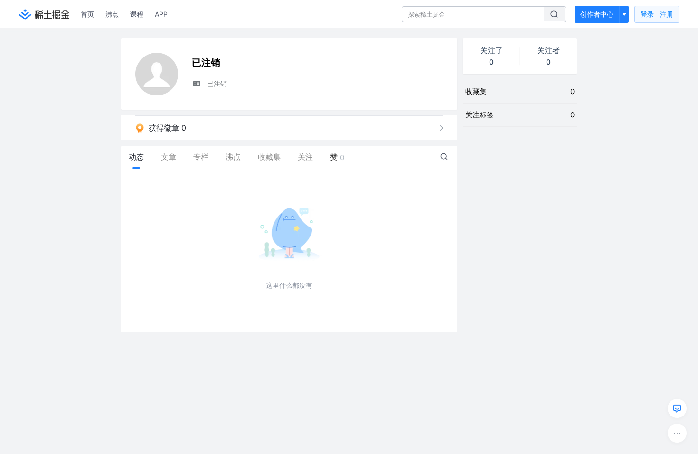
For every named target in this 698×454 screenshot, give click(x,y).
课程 (136, 14)
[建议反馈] (677, 408)
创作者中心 (596, 14)
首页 (87, 14)
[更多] (677, 433)
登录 (657, 14)
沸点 (112, 14)
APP (161, 14)
